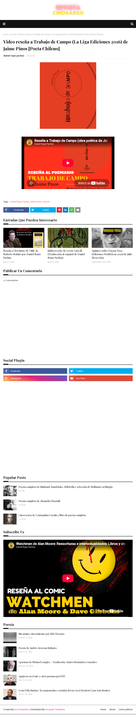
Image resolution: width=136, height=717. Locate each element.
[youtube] (101, 378)
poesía (13, 34)
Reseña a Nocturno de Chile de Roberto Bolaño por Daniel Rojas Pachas (22, 254)
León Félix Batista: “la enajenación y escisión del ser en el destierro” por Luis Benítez (64, 690)
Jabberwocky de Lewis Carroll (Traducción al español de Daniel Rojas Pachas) (66, 254)
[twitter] (101, 371)
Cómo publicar (126, 709)
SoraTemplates (21, 709)
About (112, 709)
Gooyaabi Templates (55, 709)
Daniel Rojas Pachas (19, 201)
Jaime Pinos (36, 201)
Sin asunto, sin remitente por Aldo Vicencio (41, 633)
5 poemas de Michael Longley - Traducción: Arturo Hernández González (58, 662)
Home (103, 709)
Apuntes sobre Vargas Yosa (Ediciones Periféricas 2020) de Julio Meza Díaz (112, 254)
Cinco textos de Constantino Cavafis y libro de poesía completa (52, 515)
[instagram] (35, 378)
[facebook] (35, 371)
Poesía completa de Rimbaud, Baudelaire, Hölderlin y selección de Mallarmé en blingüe (66, 486)
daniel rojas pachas (13, 55)
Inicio (5, 34)
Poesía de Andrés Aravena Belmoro (38, 648)
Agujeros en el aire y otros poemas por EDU (42, 676)
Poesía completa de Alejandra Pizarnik (39, 501)
